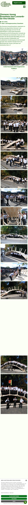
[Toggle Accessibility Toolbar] (25, 502)
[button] (24, 7)
